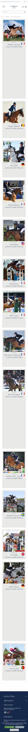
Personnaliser (14, 730)
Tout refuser (20, 727)
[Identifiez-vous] (23, 7)
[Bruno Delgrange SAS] (14, 6)
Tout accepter (10, 727)
